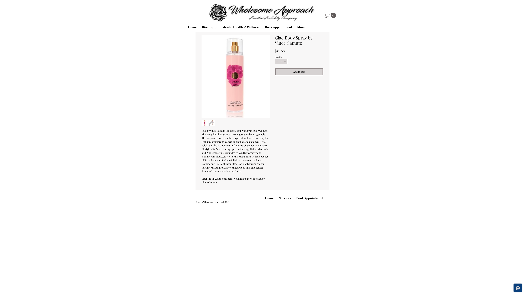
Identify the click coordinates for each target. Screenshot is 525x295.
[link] (330, 15)
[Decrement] (276, 61)
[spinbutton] (281, 61)
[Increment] (285, 61)
